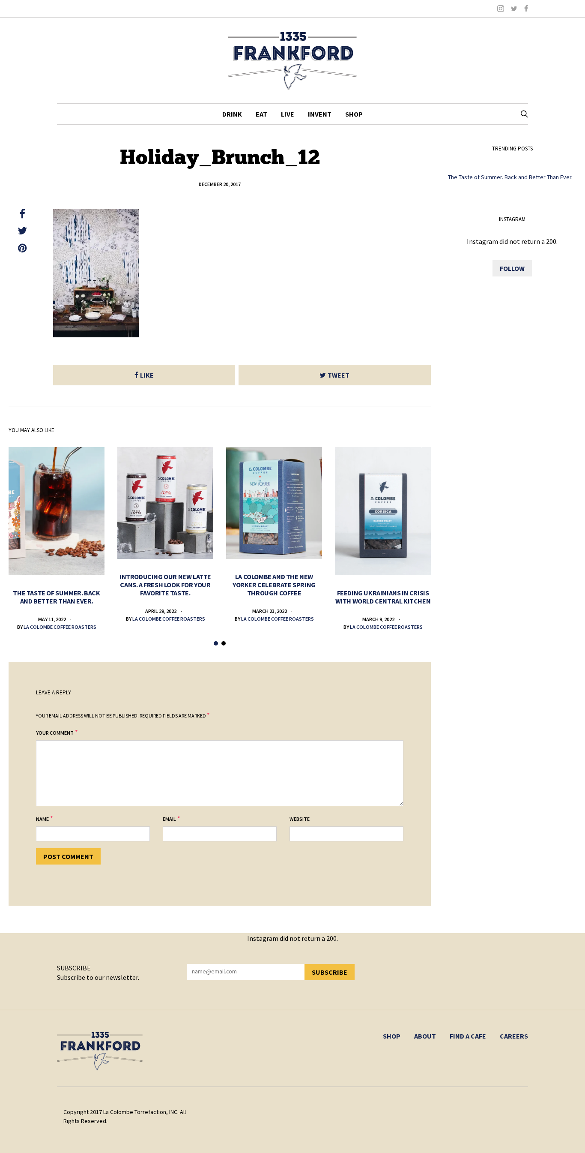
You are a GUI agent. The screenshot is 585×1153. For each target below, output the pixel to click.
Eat (261, 114)
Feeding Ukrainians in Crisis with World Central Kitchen (383, 597)
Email (169, 819)
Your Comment (55, 733)
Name (42, 819)
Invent (319, 114)
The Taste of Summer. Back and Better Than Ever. (56, 597)
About (425, 1036)
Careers (514, 1036)
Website (300, 819)
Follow (512, 268)
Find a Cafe (468, 1036)
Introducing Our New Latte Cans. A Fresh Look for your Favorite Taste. (165, 584)
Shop (354, 114)
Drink (232, 114)
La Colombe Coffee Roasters (60, 627)
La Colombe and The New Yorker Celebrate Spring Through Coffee (274, 584)
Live (287, 114)
